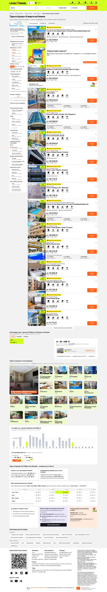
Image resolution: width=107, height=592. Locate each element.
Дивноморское (47, 543)
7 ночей (13, 336)
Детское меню (15, 186)
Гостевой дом (15, 82)
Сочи (22, 543)
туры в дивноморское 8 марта (34, 537)
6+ (16, 66)
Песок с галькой (16, 121)
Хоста (54, 543)
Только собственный (17, 110)
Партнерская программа (51, 557)
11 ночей (26, 336)
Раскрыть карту (19, 23)
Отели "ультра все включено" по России (55, 563)
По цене (42, 23)
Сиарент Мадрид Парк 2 (56, 282)
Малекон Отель (52, 315)
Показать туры (92, 40)
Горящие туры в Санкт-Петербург (63, 570)
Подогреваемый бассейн (18, 161)
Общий (13, 113)
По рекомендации (33, 23)
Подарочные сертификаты (51, 554)
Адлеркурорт (29, 543)
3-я (20, 71)
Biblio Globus (15, 138)
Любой (12, 66)
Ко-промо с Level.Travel (37, 559)
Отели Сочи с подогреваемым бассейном (50, 565)
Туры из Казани (19, 13)
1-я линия (13, 71)
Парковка (14, 172)
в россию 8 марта (49, 537)
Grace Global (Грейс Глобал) (57, 152)
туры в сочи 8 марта (67, 534)
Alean (13, 135)
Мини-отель (15, 85)
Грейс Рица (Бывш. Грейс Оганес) (59, 227)
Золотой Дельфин (53, 265)
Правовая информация (83, 587)
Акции (60, 557)
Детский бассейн (16, 189)
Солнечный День (52, 298)
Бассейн (14, 158)
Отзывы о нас (35, 555)
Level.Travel (14, 132)
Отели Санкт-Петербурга (38, 563)
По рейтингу (52, 23)
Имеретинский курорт (65, 543)
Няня (13, 183)
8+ (21, 66)
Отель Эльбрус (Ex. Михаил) (57, 188)
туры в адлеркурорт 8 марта (82, 534)
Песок (13, 118)
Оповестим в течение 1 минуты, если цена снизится (17, 33)
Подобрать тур (90, 350)
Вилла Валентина (53, 244)
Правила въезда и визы (65, 554)
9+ (23, 66)
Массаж (14, 178)
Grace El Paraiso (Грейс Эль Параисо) (60, 114)
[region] (53, 495)
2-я (17, 71)
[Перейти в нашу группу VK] (12, 581)
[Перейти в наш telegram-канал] (21, 581)
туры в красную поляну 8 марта (51, 534)
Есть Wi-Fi (14, 150)
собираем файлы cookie (35, 587)
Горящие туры (42, 571)
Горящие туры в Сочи (37, 570)
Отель (13, 79)
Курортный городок (87, 543)
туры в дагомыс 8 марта (16, 537)
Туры (12, 13)
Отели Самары (35, 565)
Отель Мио (50, 93)
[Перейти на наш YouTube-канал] (16, 581)
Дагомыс (38, 543)
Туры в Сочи (35, 571)
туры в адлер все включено (33, 534)
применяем (44, 587)
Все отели (14, 147)
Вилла (13, 88)
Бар (13, 175)
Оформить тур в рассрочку (51, 555)
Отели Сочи (69, 563)
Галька (13, 124)
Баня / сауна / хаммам (17, 164)
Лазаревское (13, 545)
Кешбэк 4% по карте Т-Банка (17, 44)
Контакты (34, 557)
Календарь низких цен (50, 552)
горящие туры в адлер (17, 534)
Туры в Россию (28, 13)
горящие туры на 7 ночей (79, 356)
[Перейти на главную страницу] (18, 2)
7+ (18, 66)
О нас (33, 552)
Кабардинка (76, 543)
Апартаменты (15, 76)
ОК (78, 588)
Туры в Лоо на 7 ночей (48, 570)
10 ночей (19, 336)
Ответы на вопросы (64, 555)
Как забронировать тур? (65, 552)
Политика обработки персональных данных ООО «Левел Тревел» (86, 589)
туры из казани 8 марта (62, 537)
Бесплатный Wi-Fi (16, 153)
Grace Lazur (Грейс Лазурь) (57, 170)
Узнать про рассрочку (53, 524)
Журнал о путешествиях (51, 559)
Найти (92, 8)
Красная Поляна (14, 543)
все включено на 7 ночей (63, 356)
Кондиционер (15, 169)
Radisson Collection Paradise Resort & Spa (62, 69)
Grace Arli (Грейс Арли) (55, 136)
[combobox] (21, 8)
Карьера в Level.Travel (37, 554)
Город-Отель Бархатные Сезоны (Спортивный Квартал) (68, 31)
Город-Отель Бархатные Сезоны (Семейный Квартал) (67, 204)
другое (13, 61)
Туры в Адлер (37, 13)
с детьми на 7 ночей (93, 356)
